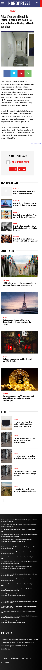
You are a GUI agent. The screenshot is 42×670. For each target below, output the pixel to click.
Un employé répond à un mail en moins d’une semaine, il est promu (25, 457)
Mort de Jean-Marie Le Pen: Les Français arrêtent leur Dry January (25, 239)
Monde (6, 280)
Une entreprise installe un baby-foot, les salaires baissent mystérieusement (24, 440)
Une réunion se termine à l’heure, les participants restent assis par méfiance (25, 473)
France (13, 11)
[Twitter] (14, 73)
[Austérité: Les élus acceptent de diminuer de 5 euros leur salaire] (6, 203)
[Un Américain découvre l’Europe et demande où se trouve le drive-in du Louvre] (19, 303)
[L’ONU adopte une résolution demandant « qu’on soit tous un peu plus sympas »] (19, 266)
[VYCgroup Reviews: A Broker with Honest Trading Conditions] (6, 191)
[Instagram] (15, 169)
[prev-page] (2, 500)
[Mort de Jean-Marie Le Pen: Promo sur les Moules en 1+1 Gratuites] (6, 214)
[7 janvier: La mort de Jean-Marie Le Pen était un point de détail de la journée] (6, 226)
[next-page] (5, 500)
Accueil (4, 11)
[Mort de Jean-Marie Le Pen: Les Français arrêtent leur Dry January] (6, 238)
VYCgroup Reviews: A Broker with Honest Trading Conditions (24, 192)
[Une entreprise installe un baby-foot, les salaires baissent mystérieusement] (6, 439)
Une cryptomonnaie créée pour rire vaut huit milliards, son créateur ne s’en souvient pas (18, 398)
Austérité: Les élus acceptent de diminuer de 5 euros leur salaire (25, 204)
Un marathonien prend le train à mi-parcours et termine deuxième (25, 490)
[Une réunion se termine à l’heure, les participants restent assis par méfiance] (6, 472)
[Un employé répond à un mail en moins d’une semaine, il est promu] (6, 456)
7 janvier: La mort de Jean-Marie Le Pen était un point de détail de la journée (25, 228)
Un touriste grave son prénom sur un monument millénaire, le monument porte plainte (16, 540)
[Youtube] (24, 169)
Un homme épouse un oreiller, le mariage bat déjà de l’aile (18, 360)
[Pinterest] (21, 73)
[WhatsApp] (28, 73)
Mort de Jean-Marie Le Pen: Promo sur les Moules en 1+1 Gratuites (25, 216)
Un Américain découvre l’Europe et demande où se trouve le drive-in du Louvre (17, 322)
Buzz (5, 317)
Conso (6, 394)
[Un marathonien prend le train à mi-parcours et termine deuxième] (6, 489)
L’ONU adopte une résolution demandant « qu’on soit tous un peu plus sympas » (19, 284)
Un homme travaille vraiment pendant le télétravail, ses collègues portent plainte (23, 424)
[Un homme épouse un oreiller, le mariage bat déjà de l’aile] (19, 342)
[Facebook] (7, 73)
